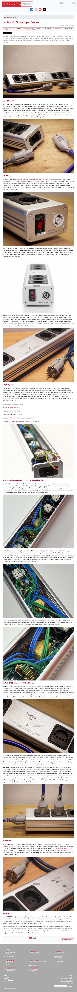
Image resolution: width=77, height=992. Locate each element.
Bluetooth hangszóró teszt (61, 955)
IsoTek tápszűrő (47, 28)
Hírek (6, 979)
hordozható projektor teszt (12, 971)
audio (10, 28)
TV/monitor (35, 968)
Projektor (10, 968)
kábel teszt (12, 17)
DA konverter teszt (10, 955)
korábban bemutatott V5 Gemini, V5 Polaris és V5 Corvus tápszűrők (36, 179)
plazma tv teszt (33, 970)
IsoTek (5, 28)
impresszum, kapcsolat (67, 978)
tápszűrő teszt (7, 30)
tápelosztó (38, 28)
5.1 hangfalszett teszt (60, 952)
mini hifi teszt (8, 953)
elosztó (31, 28)
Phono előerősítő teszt (11, 956)
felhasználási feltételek (67, 981)
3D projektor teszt (10, 970)
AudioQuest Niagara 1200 (64, 848)
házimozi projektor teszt (11, 969)
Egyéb (6, 17)
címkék (71, 975)
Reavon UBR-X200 (14, 411)
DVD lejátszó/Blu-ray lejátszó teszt (38, 961)
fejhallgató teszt (9, 961)
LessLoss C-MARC (28, 418)
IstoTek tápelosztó (58, 28)
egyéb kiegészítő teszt (60, 964)
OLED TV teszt (33, 973)
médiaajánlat (69, 980)
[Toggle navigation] (61, 4)
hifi (14, 28)
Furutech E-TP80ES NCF (10, 846)
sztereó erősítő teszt (10, 952)
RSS (72, 977)
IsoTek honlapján (30, 326)
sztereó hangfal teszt (60, 953)
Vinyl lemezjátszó (34, 965)
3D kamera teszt (59, 961)
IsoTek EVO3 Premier (15, 421)
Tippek (6, 977)
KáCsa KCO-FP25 (32, 421)
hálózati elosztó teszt (18, 30)
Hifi (8, 951)
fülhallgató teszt (9, 962)
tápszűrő (25, 28)
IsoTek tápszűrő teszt (32, 30)
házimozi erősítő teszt (35, 952)
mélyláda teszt (58, 956)
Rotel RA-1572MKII (13, 407)
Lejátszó (34, 960)
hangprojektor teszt (59, 957)
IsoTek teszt (68, 28)
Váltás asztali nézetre (9, 988)
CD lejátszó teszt (34, 964)
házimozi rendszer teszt (35, 953)
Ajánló (7, 976)
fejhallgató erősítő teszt (11, 964)
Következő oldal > (67, 939)
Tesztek (7, 949)
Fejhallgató (11, 960)
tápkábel (19, 28)
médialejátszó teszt (34, 962)
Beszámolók (9, 980)
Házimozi (34, 951)
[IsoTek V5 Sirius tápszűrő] (38, 71)
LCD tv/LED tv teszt (34, 969)
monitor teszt (33, 971)
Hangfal (59, 951)
